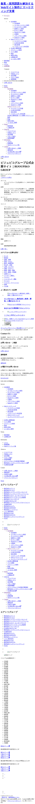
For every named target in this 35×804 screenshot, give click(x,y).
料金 (12, 53)
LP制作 (16, 34)
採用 (5, 284)
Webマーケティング (17, 39)
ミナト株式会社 (9, 511)
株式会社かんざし (9, 506)
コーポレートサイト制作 (21, 25)
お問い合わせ (8, 82)
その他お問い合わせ (13, 151)
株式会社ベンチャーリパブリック (14, 516)
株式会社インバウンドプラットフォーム (16, 494)
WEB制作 (14, 21)
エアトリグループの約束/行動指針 (14, 461)
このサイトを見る (6, 177)
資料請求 (10, 150)
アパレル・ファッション (11, 282)
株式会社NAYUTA (9, 515)
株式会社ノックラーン (11, 509)
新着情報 (10, 143)
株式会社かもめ (9, 513)
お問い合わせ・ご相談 (14, 148)
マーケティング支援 (20, 41)
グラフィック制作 (16, 50)
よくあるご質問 (15, 59)
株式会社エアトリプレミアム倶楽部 (15, 497)
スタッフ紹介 (15, 77)
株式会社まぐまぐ (9, 490)
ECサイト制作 (18, 30)
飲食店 (6, 258)
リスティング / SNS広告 (21, 46)
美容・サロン (8, 261)
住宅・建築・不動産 (10, 272)
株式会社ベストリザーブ (11, 499)
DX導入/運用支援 (16, 48)
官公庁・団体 (8, 265)
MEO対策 (17, 44)
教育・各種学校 (9, 263)
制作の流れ (14, 55)
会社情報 (13, 75)
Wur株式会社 (8, 464)
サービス (7, 281)
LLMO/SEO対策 (12, 409)
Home (2, 481)
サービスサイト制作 (20, 27)
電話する (4, 797)
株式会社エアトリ (9, 488)
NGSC (6, 518)
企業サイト (7, 274)
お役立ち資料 (8, 474)
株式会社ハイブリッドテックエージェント (17, 502)
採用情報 (13, 79)
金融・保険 (7, 259)
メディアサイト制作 (20, 36)
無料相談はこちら (13, 797)
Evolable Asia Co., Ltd (10, 501)
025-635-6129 (4, 378)
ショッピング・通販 (10, 279)
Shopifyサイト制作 (19, 32)
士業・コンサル (9, 266)
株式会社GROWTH (10, 508)
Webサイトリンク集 (13, 145)
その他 (6, 286)
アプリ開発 (14, 52)
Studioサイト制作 (12, 403)
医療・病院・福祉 (9, 270)
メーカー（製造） (9, 275)
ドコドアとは (15, 72)
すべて (6, 256)
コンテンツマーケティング (15, 417)
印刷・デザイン (9, 268)
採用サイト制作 (19, 28)
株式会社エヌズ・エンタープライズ (15, 495)
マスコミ (7, 277)
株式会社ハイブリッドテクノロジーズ (15, 463)
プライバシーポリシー (14, 153)
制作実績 (10, 126)
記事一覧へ (4, 249)
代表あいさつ (15, 74)
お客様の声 (14, 57)
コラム (9, 141)
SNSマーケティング (13, 415)
